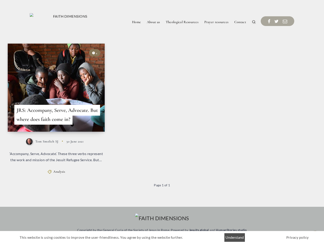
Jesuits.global (199, 230)
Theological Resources (182, 22)
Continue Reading (85, 118)
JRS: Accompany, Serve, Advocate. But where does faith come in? (57, 114)
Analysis (59, 172)
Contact (240, 22)
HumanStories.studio (231, 230)
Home (136, 22)
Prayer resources (216, 22)
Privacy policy (297, 237)
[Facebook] (269, 21)
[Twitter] (276, 21)
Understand (234, 237)
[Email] (285, 21)
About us (153, 22)
